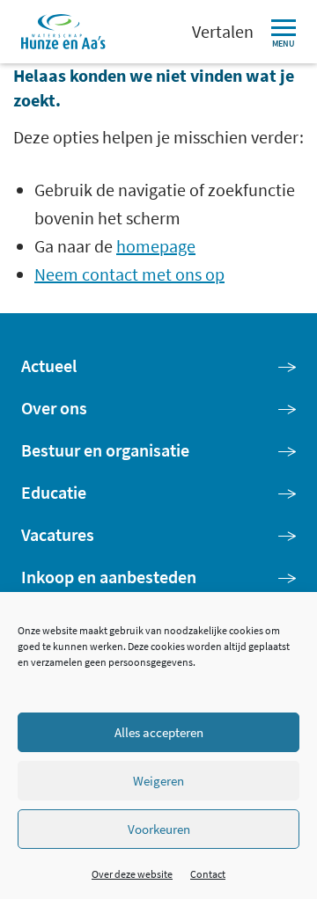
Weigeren (158, 780)
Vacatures (57, 534)
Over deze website (132, 874)
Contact (207, 874)
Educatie (53, 492)
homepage (155, 246)
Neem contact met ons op (129, 274)
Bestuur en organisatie (105, 450)
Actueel (49, 365)
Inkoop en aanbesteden (108, 577)
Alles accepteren (158, 732)
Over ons (54, 408)
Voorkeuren (159, 829)
